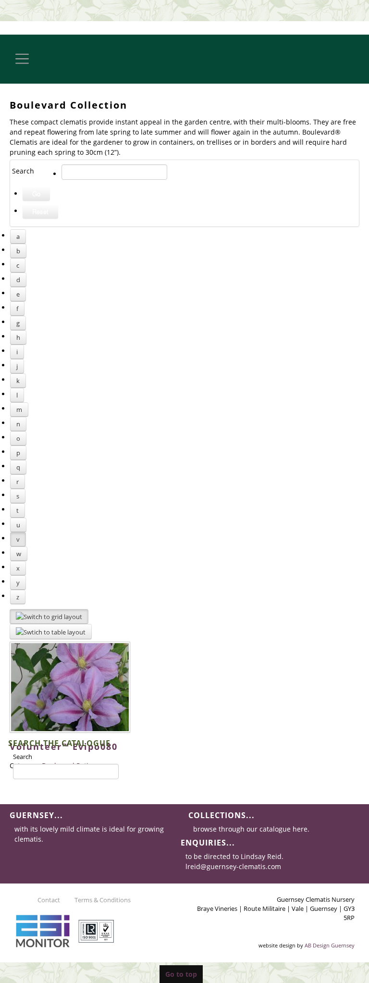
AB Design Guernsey (330, 945)
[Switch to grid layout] (49, 616)
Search (22, 756)
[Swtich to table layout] (51, 631)
